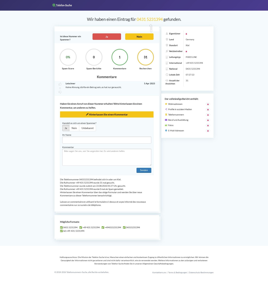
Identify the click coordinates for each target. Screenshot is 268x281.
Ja (107, 36)
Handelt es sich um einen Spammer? (79, 123)
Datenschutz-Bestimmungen (201, 272)
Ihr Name (66, 134)
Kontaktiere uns (159, 272)
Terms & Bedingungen (177, 272)
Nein (139, 36)
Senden (144, 170)
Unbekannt (88, 128)
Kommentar (68, 147)
